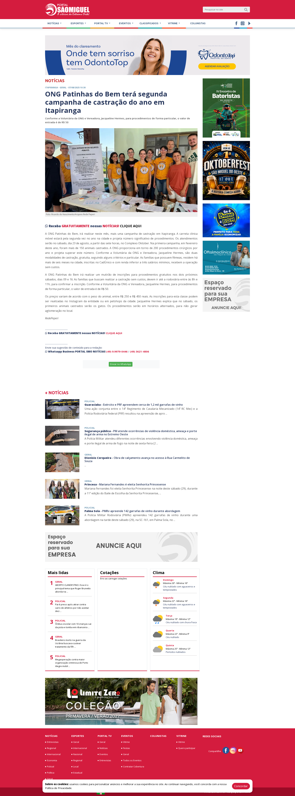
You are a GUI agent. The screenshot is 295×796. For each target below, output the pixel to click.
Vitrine (126, 742)
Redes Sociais (212, 736)
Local (76, 766)
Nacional (77, 754)
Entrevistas (53, 742)
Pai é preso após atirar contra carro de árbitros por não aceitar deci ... (72, 608)
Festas (126, 748)
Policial (50, 766)
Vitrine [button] (173, 23)
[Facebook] (225, 750)
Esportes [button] (77, 23)
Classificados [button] (149, 23)
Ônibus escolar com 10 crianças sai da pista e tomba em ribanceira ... (73, 625)
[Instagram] (233, 750)
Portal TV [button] (101, 23)
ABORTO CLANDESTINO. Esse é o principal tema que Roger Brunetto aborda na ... (73, 588)
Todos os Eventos (132, 760)
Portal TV (105, 736)
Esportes (77, 736)
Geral (50, 778)
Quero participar (186, 748)
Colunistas (198, 23)
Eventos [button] (125, 23)
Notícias (51, 736)
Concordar (241, 786)
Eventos (104, 754)
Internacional (54, 754)
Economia (52, 760)
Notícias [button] (53, 23)
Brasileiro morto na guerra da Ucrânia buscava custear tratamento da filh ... (70, 643)
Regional (51, 748)
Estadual (77, 772)
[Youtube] (240, 750)
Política (50, 772)
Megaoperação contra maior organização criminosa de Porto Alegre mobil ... (71, 663)
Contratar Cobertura (133, 766)
